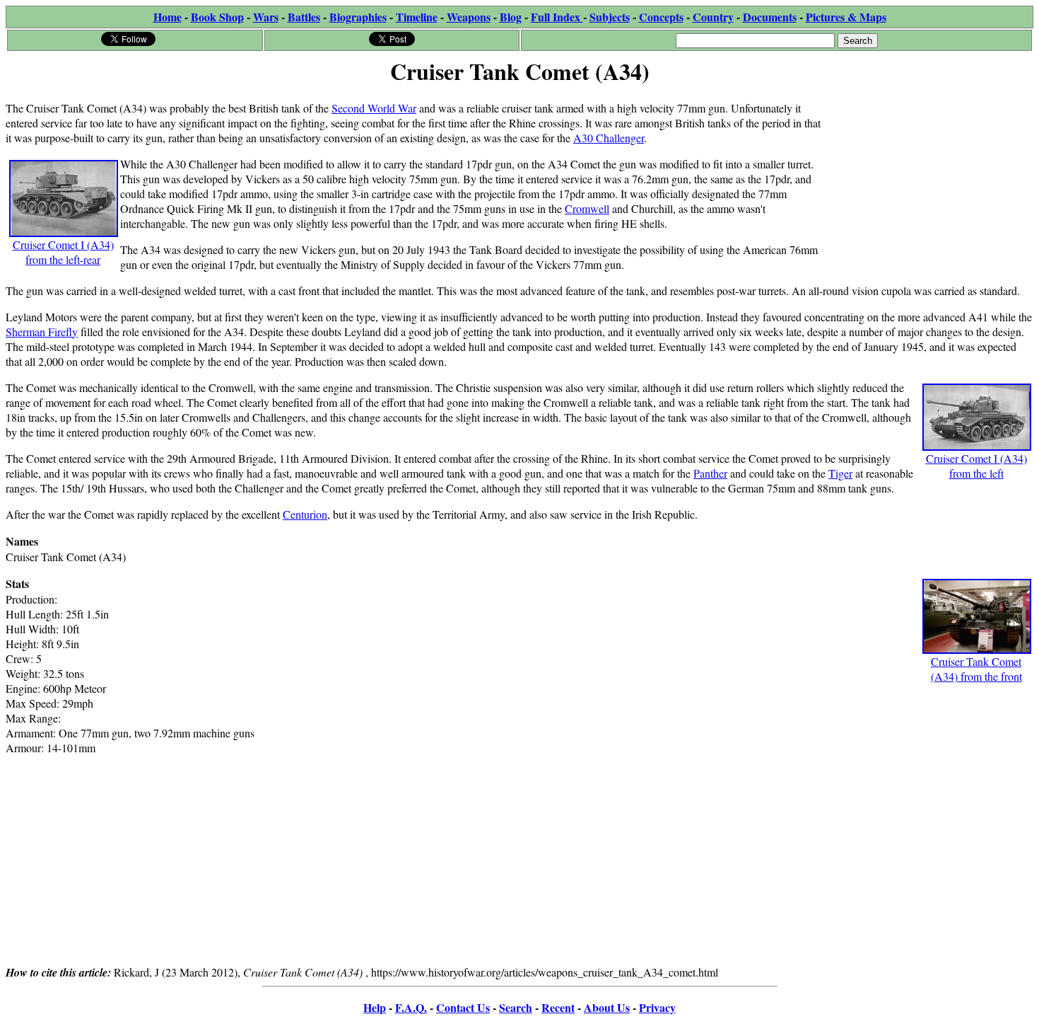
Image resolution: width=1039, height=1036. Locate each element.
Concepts (661, 16)
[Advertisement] (927, 178)
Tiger (840, 473)
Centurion (305, 514)
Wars (265, 16)
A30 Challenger (608, 137)
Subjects (609, 16)
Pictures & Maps (846, 16)
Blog (511, 16)
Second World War (373, 107)
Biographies (358, 16)
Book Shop (217, 16)
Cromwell (587, 208)
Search (515, 1007)
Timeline (417, 16)
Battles (304, 16)
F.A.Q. (411, 1007)
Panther (710, 473)
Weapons (469, 16)
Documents (770, 16)
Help (374, 1007)
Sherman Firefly (42, 331)
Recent (558, 1007)
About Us (607, 1007)
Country (713, 16)
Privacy (657, 1007)
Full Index (557, 16)
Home (167, 16)
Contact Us (463, 1007)
